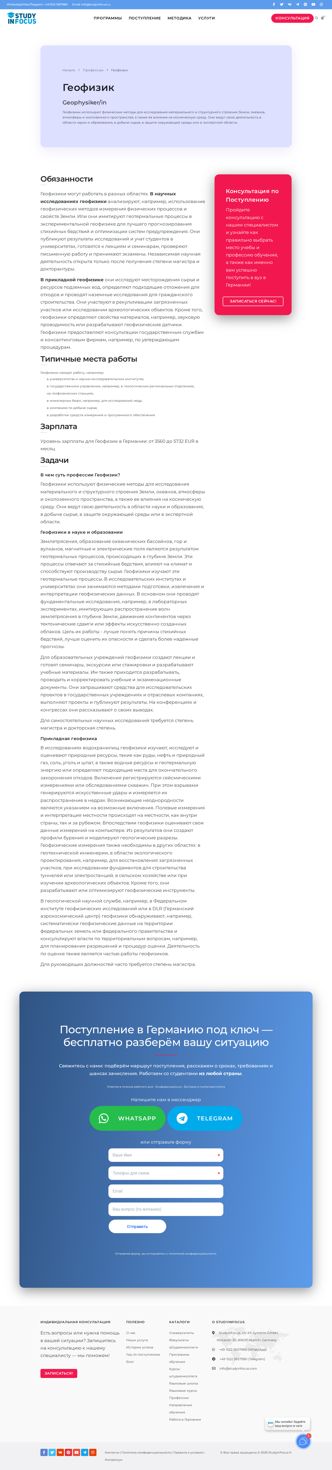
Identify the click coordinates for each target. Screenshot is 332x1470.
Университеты (181, 1333)
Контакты (112, 1452)
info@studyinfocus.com (238, 1368)
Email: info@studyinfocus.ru (91, 4)
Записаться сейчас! (253, 301)
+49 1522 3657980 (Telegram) (242, 1359)
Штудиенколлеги (183, 1347)
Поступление (145, 18)
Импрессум (113, 1459)
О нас (131, 1333)
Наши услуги (137, 1340)
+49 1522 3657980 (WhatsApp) (243, 1350)
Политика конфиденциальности (146, 1452)
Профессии (179, 1398)
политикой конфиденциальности (192, 1253)
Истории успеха (139, 1347)
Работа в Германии (185, 1419)
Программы (108, 18)
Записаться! (59, 1373)
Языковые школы (183, 1383)
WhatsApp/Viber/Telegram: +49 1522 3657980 (37, 4)
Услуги (206, 18)
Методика (179, 18)
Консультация (292, 18)
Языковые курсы (183, 1391)
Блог (130, 1362)
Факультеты (179, 1340)
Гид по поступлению (143, 1354)
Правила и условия (188, 1452)
